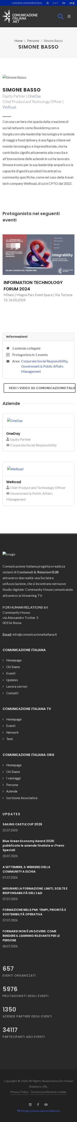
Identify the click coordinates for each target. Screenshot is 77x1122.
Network (12, 732)
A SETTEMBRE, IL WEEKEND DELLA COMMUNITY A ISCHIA (26, 869)
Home (19, 41)
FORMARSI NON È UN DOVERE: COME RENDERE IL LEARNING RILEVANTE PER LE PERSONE (31, 935)
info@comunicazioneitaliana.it (40, 1111)
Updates (12, 680)
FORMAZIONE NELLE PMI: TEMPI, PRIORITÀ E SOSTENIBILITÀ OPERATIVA (34, 912)
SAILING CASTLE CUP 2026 (22, 824)
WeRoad (9, 107)
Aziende (12, 791)
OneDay (34, 96)
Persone (33, 41)
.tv (63, 3)
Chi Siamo (13, 667)
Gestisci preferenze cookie (48, 1092)
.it (47, 3)
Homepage (14, 660)
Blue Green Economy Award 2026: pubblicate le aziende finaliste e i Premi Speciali (33, 845)
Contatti (12, 693)
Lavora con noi (16, 686)
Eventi (10, 673)
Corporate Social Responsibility (44, 361)
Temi (9, 739)
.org (71, 3)
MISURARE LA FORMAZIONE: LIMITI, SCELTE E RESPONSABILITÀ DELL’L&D (35, 890)
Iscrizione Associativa (21, 798)
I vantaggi (13, 778)
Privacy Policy (19, 1092)
